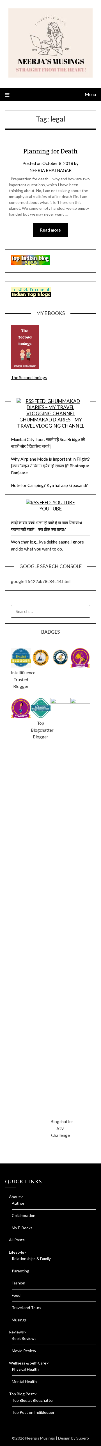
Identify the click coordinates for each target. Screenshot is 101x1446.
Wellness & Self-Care (27, 1363)
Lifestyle (16, 1252)
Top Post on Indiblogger (33, 1412)
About (14, 1196)
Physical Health (25, 1369)
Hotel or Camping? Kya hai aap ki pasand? (49, 485)
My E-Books (22, 1227)
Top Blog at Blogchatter (33, 1400)
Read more (50, 229)
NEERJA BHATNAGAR (50, 170)
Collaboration (23, 1215)
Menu (90, 94)
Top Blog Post (21, 1393)
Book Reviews (24, 1338)
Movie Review (24, 1350)
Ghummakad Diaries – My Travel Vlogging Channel (50, 423)
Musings (19, 1319)
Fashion (18, 1283)
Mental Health (24, 1381)
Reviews (16, 1332)
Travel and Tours (26, 1307)
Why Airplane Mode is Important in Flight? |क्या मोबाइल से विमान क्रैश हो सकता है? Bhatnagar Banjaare (50, 465)
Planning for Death (50, 151)
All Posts (17, 1239)
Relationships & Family (31, 1258)
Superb (82, 1438)
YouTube (50, 509)
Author (18, 1203)
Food (16, 1295)
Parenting (20, 1270)
